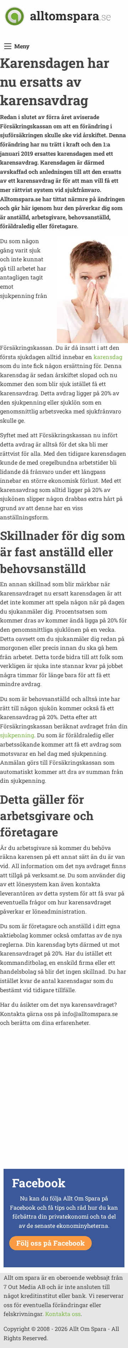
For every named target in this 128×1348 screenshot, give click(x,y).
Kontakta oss (63, 1313)
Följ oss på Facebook (50, 1243)
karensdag (108, 356)
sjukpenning (17, 735)
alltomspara (70, 15)
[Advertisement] (64, 1103)
